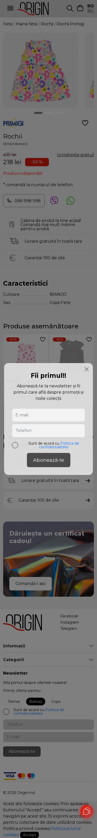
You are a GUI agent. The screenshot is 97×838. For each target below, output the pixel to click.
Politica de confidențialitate (59, 445)
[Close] (87, 369)
